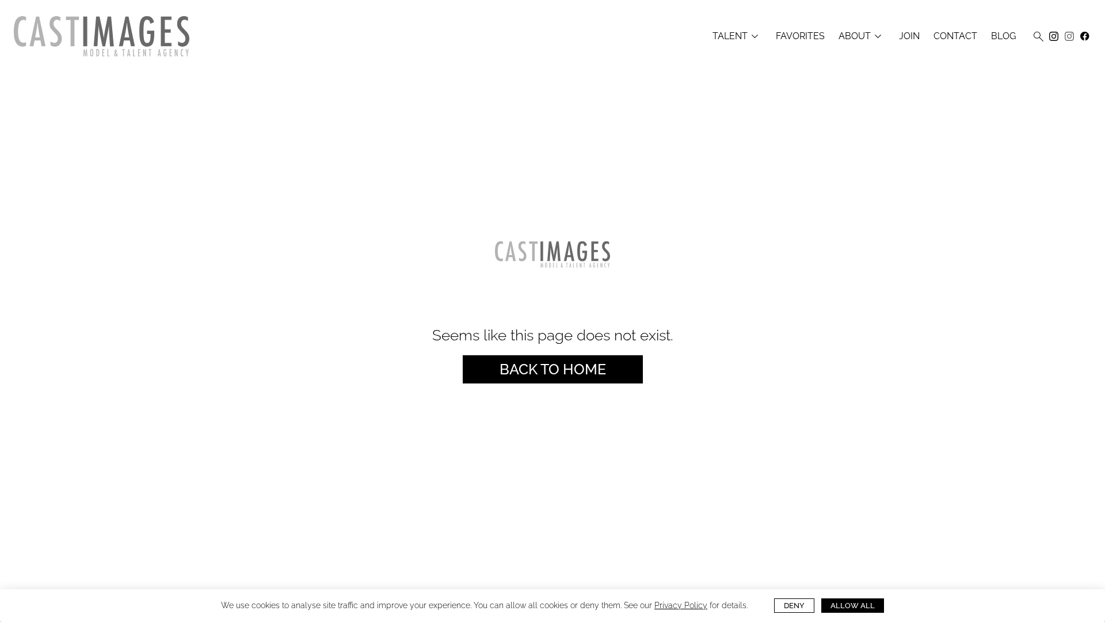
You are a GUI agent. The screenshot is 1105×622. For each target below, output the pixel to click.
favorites (800, 36)
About (862, 36)
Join (909, 36)
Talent (737, 36)
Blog (1003, 36)
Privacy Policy (680, 605)
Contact (955, 36)
